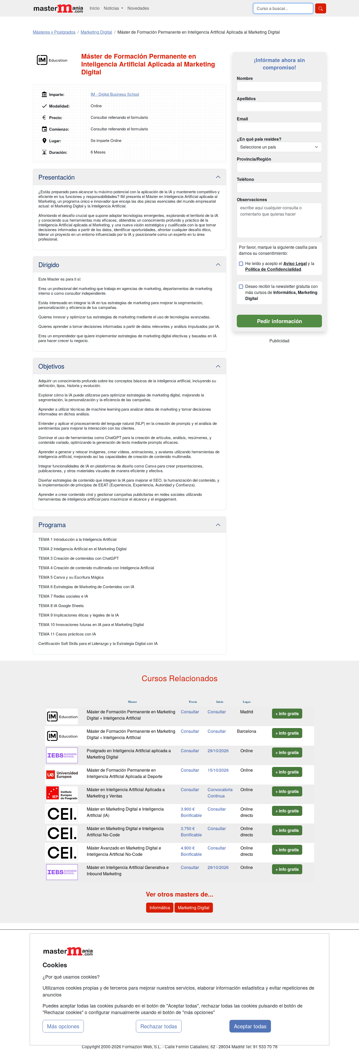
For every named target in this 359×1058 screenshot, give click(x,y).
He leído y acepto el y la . (279, 266)
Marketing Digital (193, 907)
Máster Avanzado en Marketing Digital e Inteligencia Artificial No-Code (124, 851)
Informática (160, 907)
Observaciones (252, 199)
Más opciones (63, 1026)
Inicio (95, 8)
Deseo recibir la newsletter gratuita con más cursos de (281, 292)
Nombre (245, 78)
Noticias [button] (112, 8)
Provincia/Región (254, 159)
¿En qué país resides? (259, 139)
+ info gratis (287, 713)
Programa (52, 524)
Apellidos (246, 98)
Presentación (56, 176)
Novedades (138, 8)
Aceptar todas (250, 1026)
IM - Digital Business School (115, 94)
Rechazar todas (158, 1026)
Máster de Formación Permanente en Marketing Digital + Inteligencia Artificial (131, 715)
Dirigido (48, 264)
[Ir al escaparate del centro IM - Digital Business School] (57, 60)
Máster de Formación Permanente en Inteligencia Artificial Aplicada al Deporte (124, 773)
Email (242, 119)
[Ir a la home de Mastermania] (58, 8)
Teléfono (245, 179)
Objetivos (51, 365)
